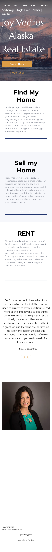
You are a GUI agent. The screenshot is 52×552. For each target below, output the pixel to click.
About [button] (44, 5)
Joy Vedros (26, 535)
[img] (26, 406)
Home (7, 5)
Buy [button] (16, 5)
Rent (34, 5)
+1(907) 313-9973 (8, 527)
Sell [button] (25, 5)
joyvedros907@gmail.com (12, 529)
